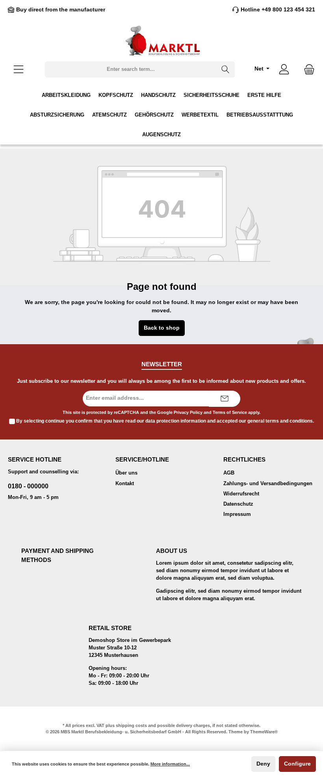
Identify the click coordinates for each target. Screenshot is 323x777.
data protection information (175, 421)
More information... (170, 764)
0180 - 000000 (28, 486)
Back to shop (162, 328)
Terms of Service (230, 412)
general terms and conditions (280, 421)
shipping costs (131, 725)
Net (259, 69)
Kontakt (124, 483)
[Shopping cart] (307, 69)
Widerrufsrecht (241, 494)
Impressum (237, 514)
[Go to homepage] (161, 40)
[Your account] (284, 69)
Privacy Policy (188, 412)
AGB (228, 473)
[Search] (225, 69)
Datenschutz (238, 504)
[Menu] (18, 69)
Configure (297, 764)
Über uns (126, 473)
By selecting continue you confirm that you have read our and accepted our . (165, 421)
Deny (263, 764)
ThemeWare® (264, 731)
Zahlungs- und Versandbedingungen (267, 483)
